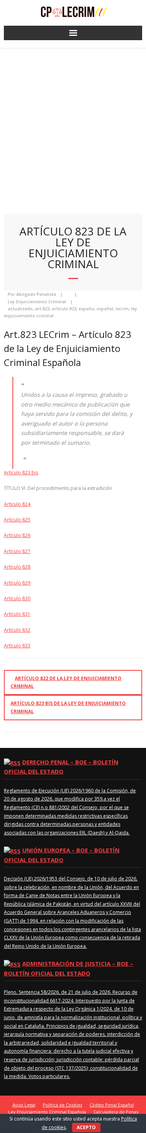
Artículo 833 (17, 645)
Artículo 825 (17, 519)
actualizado (20, 308)
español (105, 308)
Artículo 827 (17, 551)
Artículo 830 (17, 598)
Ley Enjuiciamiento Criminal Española (47, 1112)
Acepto (86, 1127)
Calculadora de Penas (115, 1112)
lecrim (122, 308)
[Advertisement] (73, 125)
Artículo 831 (17, 614)
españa (86, 308)
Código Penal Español (112, 1105)
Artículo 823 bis (21, 472)
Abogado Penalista (36, 294)
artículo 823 (64, 308)
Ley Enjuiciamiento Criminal (37, 301)
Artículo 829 (17, 583)
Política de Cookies (62, 1105)
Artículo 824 (17, 504)
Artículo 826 (17, 535)
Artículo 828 (17, 567)
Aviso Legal (23, 1105)
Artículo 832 (17, 630)
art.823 (42, 308)
